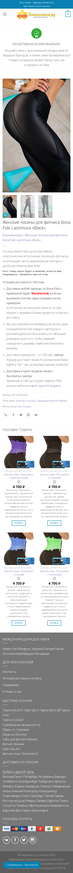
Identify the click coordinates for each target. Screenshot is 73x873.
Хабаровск (46, 781)
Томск (63, 801)
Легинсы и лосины (25, 400)
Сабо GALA (31, 710)
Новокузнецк (47, 791)
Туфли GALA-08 (50, 710)
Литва (59, 649)
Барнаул (60, 776)
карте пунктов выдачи (44, 386)
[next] (65, 135)
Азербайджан (24, 653)
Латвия (49, 649)
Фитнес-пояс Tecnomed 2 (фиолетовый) (18, 476)
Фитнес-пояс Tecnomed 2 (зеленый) (54, 573)
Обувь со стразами (16, 729)
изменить (47, 2)
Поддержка (11, 685)
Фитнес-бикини (13, 744)
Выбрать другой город (18, 771)
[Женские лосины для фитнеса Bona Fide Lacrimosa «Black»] (36, 135)
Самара (41, 801)
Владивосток (59, 805)
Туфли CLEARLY (13, 720)
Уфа (31, 805)
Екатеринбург (28, 781)
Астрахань (46, 776)
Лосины (26, 406)
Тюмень (22, 805)
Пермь (58, 796)
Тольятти (9, 805)
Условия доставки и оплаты (22, 678)
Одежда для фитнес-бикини (52, 400)
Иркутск (60, 781)
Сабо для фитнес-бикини (20, 739)
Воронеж (9, 810)
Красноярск (40, 810)
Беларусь (24, 649)
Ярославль (23, 810)
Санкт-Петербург (26, 776)
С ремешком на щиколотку (21, 725)
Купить (19, 523)
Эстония (8, 653)
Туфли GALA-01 (13, 710)
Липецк (45, 786)
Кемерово (32, 786)
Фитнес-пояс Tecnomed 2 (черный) (54, 476)
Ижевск (8, 786)
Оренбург (37, 796)
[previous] (8, 135)
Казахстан (10, 649)
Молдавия (42, 653)
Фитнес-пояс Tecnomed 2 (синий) (18, 573)
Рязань (30, 801)
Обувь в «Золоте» (15, 734)
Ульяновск (42, 805)
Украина (37, 649)
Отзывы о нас (12, 691)
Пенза (49, 796)
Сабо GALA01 (12, 749)
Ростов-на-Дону (14, 801)
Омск (26, 796)
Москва (37, 2)
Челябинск (10, 781)
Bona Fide (16, 406)
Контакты (9, 671)
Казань (19, 786)
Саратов (53, 801)
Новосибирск (12, 796)
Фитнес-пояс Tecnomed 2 (20, 753)
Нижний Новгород (25, 791)
